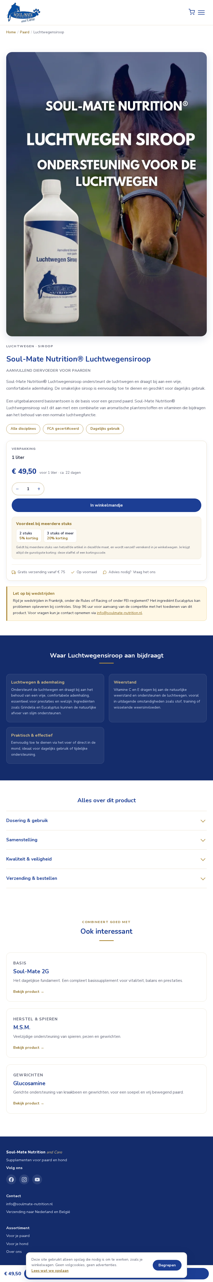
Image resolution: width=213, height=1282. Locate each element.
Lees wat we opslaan (50, 1270)
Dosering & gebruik (27, 820)
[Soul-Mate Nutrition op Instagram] (24, 1179)
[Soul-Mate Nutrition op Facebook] (11, 1179)
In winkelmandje (106, 505)
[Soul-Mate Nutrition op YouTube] (37, 1179)
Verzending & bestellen (31, 878)
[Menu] (201, 12)
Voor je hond (17, 1243)
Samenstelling (21, 840)
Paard (24, 32)
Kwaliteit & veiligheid (29, 859)
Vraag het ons (144, 572)
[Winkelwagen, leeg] (192, 12)
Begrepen (167, 1265)
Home (11, 32)
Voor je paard (18, 1235)
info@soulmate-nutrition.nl (119, 612)
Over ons (14, 1251)
